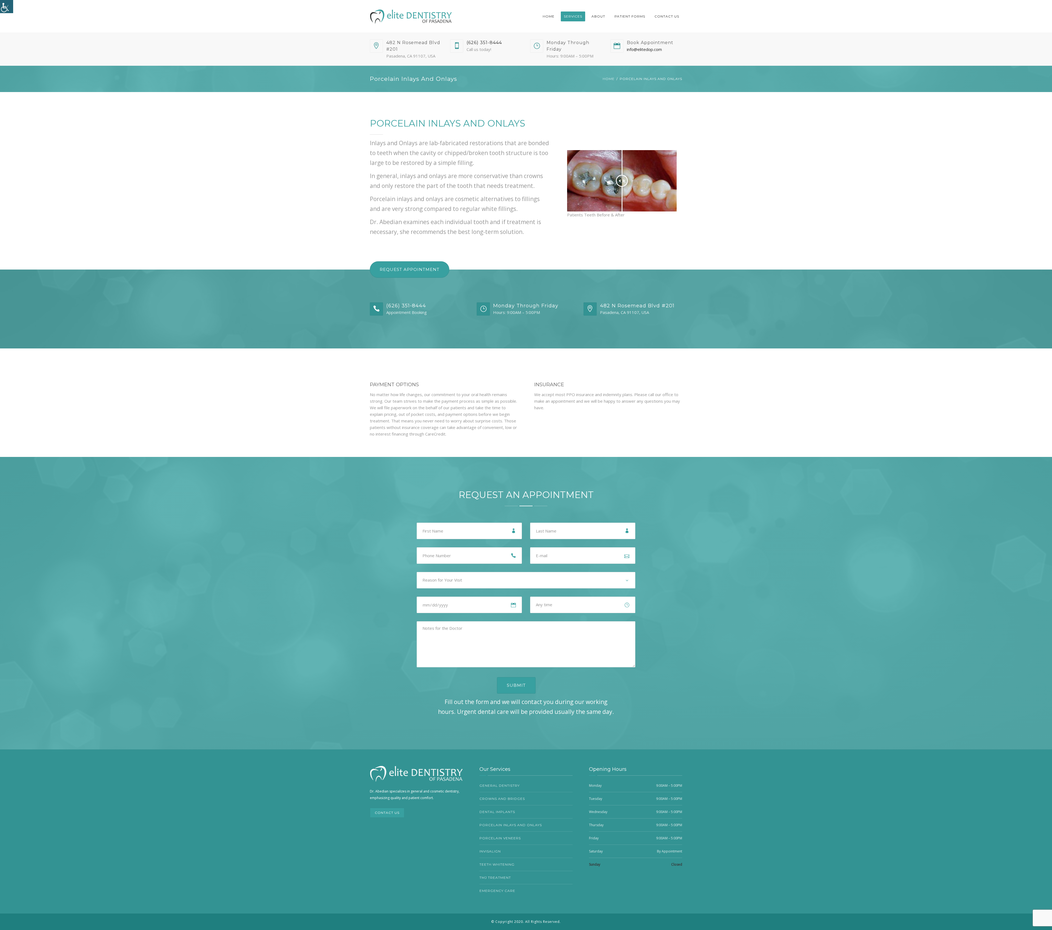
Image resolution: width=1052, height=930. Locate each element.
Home (548, 16)
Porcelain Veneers (500, 838)
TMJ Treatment (495, 877)
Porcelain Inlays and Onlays (510, 825)
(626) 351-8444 (484, 42)
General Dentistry (499, 785)
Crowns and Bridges (502, 799)
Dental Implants (497, 812)
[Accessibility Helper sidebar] (6, 6)
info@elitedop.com (644, 49)
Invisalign (490, 851)
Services (573, 16)
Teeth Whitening (496, 864)
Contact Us (666, 16)
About (598, 16)
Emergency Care (497, 891)
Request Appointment (409, 269)
